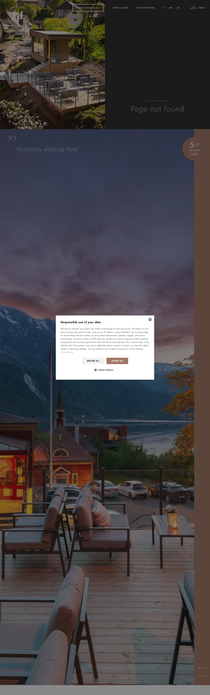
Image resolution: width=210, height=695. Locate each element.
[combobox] (150, 319)
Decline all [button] (93, 360)
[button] (105, 370)
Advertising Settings (78, 348)
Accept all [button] (117, 360)
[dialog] (105, 347)
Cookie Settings (136, 348)
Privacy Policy (67, 352)
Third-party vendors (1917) (84, 338)
